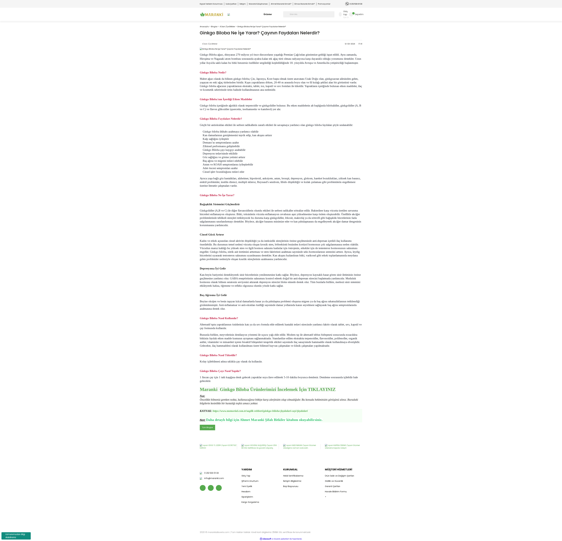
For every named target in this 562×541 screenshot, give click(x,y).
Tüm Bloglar (207, 427)
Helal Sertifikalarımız (293, 475)
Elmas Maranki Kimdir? (304, 4)
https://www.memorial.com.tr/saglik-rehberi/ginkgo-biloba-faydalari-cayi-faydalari (260, 410)
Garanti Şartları (332, 486)
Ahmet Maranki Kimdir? (281, 4)
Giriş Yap (245, 475)
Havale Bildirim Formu (336, 491)
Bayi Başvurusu (290, 486)
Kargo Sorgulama (250, 502)
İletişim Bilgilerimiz (292, 481)
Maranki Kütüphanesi (258, 4)
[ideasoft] (265, 538)
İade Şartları (231, 4)
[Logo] (211, 14)
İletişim (243, 4)
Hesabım (245, 491)
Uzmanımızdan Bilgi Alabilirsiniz (15, 536)
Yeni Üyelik (246, 486)
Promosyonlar (324, 4)
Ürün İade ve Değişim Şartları (339, 475)
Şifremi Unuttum (249, 481)
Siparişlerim (247, 496)
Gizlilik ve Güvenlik (334, 481)
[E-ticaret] (280, 539)
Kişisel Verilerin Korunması (211, 4)
